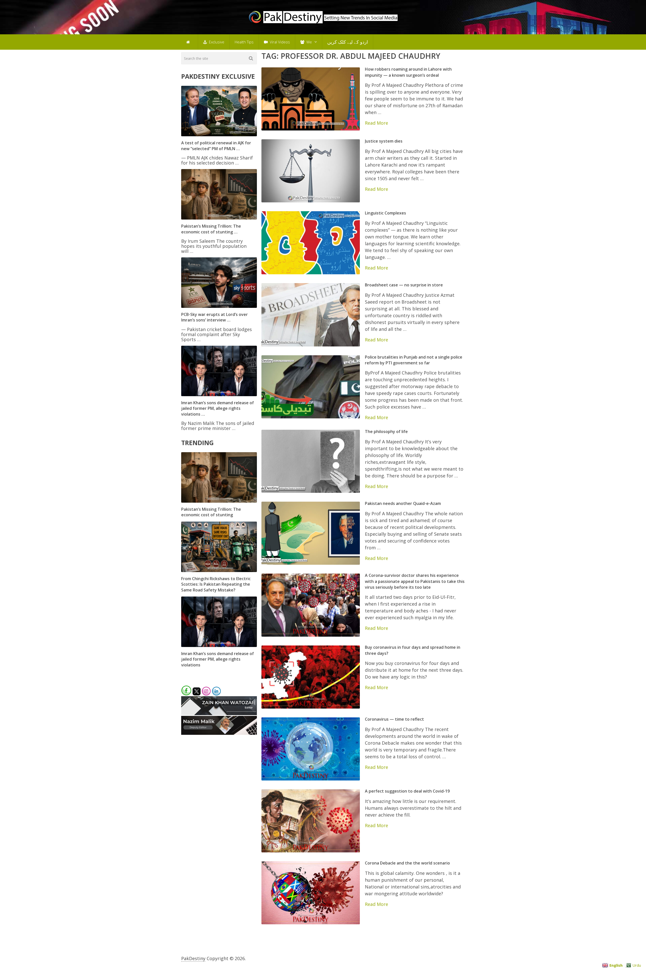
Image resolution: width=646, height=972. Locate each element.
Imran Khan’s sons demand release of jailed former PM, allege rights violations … (217, 408)
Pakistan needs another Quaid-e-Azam (403, 503)
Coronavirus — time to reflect (394, 719)
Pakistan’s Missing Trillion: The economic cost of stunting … (211, 228)
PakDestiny (193, 958)
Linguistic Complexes (385, 213)
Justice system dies (383, 141)
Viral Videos (279, 41)
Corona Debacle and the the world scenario (407, 863)
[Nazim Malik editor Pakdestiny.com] (219, 733)
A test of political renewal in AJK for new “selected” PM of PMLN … (216, 145)
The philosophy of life (386, 431)
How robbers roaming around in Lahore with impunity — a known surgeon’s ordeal (408, 72)
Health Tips (244, 41)
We (308, 41)
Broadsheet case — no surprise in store (404, 285)
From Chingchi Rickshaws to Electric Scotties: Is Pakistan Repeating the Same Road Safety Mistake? (216, 584)
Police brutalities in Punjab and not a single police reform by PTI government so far (413, 360)
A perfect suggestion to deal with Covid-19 (407, 791)
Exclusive (216, 41)
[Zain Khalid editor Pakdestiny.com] (219, 713)
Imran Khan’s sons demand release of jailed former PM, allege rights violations (217, 659)
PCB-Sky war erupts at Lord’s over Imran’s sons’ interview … (214, 317)
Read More (376, 123)
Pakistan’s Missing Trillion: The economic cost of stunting (211, 512)
